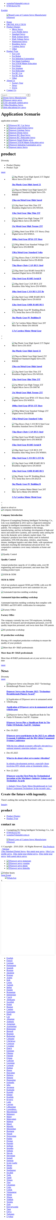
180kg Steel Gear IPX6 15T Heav (27, 239)
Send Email (6, 875)
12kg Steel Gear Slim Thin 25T (26, 213)
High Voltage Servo (20, 39)
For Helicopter (18, 71)
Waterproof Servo (19, 41)
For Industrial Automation (23, 58)
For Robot (16, 56)
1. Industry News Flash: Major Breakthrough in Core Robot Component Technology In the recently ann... (29, 787)
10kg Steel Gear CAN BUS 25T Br (28, 291)
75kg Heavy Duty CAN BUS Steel (27, 265)
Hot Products (48, 846)
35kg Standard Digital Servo (13, 851)
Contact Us (11, 90)
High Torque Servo (20, 36)
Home (9, 22)
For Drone (16, 66)
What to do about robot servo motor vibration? (28, 758)
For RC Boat (17, 75)
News (14, 85)
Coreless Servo (18, 46)
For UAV (16, 54)
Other (14, 49)
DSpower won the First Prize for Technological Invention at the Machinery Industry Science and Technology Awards (29, 778)
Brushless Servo (19, 44)
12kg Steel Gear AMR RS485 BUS (28, 305)
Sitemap (5, 849)
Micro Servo (17, 29)
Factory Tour (17, 83)
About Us (11, 80)
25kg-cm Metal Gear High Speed (27, 200)
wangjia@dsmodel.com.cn (18, 3)
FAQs (14, 88)
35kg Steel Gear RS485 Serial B (26, 278)
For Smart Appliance (21, 61)
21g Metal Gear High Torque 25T (27, 226)
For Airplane (17, 68)
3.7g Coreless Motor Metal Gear (26, 331)
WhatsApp (11, 878)
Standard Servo (18, 34)
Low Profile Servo (20, 32)
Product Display (13, 27)
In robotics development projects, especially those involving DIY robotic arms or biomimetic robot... (28, 764)
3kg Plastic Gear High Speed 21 (26, 184)
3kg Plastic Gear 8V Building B (26, 318)
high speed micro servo (17, 856)
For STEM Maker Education (24, 63)
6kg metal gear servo (35, 851)
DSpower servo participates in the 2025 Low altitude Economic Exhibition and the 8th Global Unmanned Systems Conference (31, 738)
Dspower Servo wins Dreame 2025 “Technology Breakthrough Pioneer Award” (28, 692)
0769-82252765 (13, 6)
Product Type (12, 51)
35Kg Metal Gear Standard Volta (27, 252)
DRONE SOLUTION (16, 24)
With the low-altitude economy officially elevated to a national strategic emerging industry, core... (29, 747)
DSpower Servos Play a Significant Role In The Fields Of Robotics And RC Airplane (28, 723)
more (3, 172)
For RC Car (17, 73)
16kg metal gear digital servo (25, 854)
